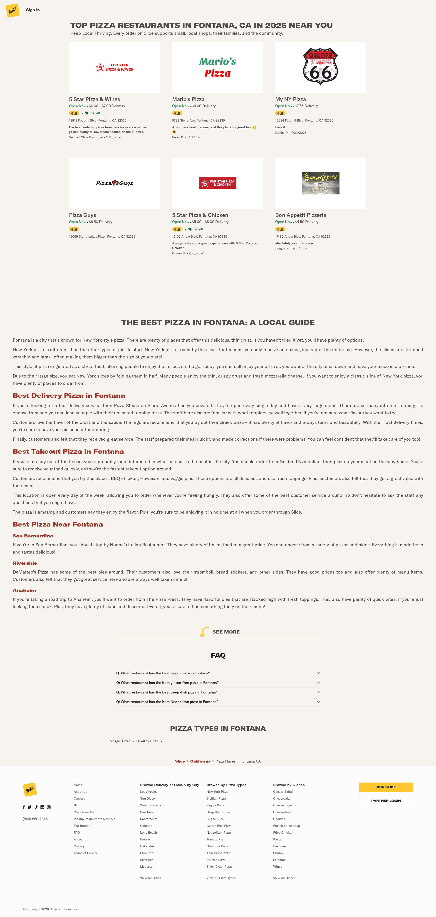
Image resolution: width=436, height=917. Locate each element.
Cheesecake (281, 798)
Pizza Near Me (84, 812)
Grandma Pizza (217, 846)
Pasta (277, 839)
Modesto (146, 867)
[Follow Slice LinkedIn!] (42, 807)
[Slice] (12, 10)
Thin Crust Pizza (218, 853)
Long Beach (148, 832)
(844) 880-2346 (35, 819)
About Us (80, 792)
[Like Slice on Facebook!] (24, 807)
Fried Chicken (283, 832)
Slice (180, 761)
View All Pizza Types (221, 878)
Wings (277, 867)
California (200, 761)
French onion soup (286, 826)
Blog (77, 805)
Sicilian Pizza (216, 798)
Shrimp (278, 853)
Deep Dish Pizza (218, 812)
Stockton (146, 853)
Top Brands (82, 826)
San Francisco (150, 805)
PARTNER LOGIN (386, 801)
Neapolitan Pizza (219, 832)
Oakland (146, 826)
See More (226, 632)
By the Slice (215, 819)
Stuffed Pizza (216, 860)
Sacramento (149, 819)
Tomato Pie (215, 839)
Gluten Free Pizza (219, 826)
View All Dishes (284, 878)
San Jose (146, 812)
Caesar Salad (283, 792)
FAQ (77, 832)
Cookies (279, 819)
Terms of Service (86, 853)
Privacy (79, 846)
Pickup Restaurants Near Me (94, 819)
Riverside (146, 860)
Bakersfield (148, 846)
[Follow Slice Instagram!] (49, 807)
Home (78, 785)
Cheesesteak (282, 812)
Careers (79, 798)
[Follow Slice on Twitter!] (29, 807)
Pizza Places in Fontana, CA (238, 761)
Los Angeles (148, 792)
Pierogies (279, 846)
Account (80, 839)
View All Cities (150, 878)
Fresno (145, 839)
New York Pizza (217, 792)
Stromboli (280, 860)
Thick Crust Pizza (219, 867)
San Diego (147, 798)
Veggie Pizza (215, 805)
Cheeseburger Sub (286, 805)
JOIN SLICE (386, 787)
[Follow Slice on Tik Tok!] (36, 807)
